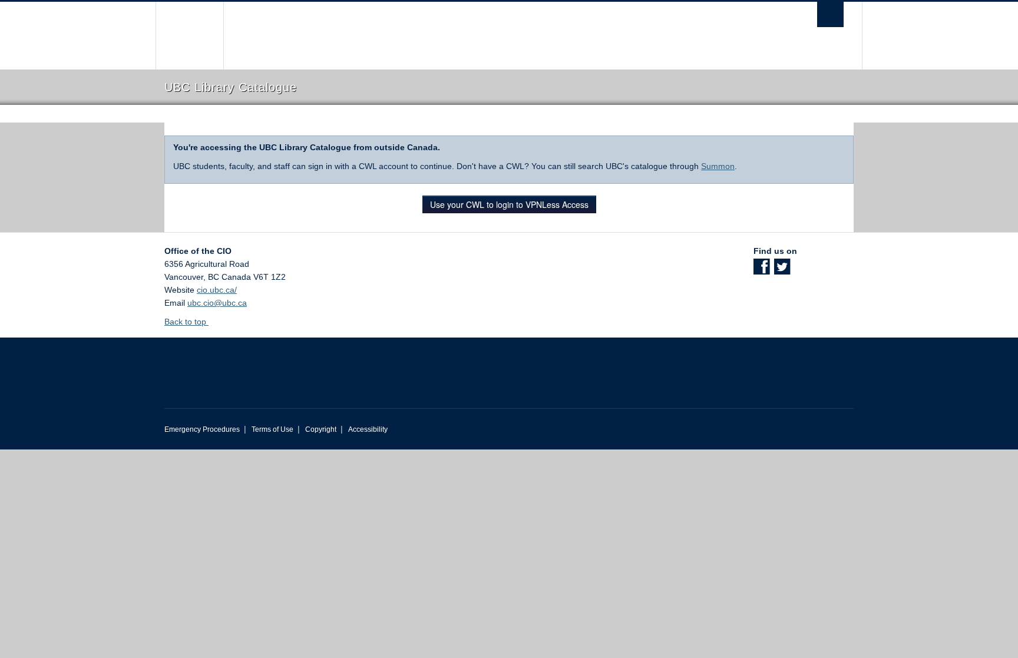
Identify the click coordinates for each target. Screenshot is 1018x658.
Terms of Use (272, 429)
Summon (718, 166)
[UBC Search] (830, 14)
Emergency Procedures (202, 429)
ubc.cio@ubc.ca (217, 302)
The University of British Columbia (189, 36)
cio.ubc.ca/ (217, 290)
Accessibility (368, 429)
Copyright (320, 429)
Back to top (186, 321)
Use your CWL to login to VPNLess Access (509, 204)
